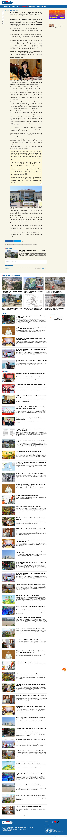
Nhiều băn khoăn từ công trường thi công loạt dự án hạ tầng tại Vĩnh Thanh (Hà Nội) (54, 309)
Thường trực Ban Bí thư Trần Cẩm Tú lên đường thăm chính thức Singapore (31, 361)
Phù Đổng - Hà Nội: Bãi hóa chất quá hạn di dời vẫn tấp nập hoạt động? (31, 440)
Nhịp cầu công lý (32, 6)
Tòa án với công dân (7, 6)
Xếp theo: (36, 268)
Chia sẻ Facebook (10, 241)
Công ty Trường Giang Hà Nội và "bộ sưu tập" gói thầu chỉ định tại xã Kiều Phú (31, 316)
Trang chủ (7, 10)
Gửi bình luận (9, 265)
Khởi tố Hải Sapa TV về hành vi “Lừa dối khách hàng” (28, 639)
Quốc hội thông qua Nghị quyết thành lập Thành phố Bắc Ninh (30, 628)
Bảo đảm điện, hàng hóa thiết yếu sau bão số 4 (27, 495)
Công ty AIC (21, 244)
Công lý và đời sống (39, 6)
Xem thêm (24, 815)
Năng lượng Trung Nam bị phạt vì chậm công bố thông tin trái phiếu (30, 607)
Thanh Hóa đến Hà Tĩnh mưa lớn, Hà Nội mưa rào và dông (29, 473)
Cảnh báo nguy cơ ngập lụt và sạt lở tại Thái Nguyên (28, 617)
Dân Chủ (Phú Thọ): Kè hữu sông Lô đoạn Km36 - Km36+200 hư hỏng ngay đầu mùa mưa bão (54, 292)
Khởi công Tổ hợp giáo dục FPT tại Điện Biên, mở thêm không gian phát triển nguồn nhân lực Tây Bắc (30, 407)
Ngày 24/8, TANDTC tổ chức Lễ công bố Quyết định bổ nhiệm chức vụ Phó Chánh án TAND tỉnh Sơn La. (30, 422)
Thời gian (39, 268)
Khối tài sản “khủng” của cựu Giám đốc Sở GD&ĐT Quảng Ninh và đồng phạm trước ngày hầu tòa (60, 26)
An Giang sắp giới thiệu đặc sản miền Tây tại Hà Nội (28, 451)
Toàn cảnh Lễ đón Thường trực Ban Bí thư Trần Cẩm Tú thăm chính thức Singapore (30, 339)
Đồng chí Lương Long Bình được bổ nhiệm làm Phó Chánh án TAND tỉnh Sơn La (30, 418)
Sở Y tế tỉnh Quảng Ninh (28, 244)
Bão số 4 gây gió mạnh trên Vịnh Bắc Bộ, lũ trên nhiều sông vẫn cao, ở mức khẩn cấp (31, 463)
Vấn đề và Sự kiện (15, 6)
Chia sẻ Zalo (18, 241)
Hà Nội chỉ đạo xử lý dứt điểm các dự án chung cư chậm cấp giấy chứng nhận (30, 551)
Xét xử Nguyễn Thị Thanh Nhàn (12, 244)
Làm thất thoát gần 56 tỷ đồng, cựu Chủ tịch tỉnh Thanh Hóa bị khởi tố (32, 251)
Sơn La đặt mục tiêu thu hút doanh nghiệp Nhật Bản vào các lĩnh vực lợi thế (31, 396)
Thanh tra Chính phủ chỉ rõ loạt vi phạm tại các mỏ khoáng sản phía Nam (12, 292)
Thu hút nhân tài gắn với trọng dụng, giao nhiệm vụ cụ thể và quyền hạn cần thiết (30, 350)
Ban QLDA (34, 244)
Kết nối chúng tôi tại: (48, 821)
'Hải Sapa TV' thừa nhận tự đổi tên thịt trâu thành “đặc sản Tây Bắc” (31, 529)
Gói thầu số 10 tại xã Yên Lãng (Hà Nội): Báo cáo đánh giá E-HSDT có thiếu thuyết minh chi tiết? (33, 309)
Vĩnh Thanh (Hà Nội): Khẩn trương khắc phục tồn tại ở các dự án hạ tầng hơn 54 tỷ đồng (12, 309)
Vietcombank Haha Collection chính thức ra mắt (27, 595)
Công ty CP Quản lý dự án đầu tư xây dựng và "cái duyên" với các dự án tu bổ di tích (30, 429)
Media (45, 6)
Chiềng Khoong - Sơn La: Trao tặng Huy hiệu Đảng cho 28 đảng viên (31, 385)
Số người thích (44, 268)
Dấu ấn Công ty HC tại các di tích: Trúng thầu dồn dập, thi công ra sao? (33, 292)
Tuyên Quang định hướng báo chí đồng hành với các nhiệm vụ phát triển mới (30, 374)
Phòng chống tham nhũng (23, 6)
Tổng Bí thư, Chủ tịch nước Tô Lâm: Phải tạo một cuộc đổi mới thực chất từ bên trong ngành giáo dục (30, 327)
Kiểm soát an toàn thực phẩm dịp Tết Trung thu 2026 (28, 506)
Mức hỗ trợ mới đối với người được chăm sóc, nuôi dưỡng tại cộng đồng (30, 518)
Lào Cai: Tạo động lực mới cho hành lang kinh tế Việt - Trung (30, 584)
